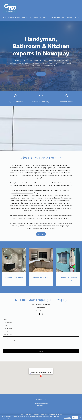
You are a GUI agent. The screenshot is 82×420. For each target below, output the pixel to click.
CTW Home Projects (41, 399)
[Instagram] (78, 17)
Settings (68, 417)
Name (5, 319)
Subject (6, 331)
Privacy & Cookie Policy (34, 414)
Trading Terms (44, 414)
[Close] (80, 417)
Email (5, 325)
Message (6, 338)
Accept (75, 417)
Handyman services (56, 218)
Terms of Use (24, 414)
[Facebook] (75, 17)
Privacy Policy (5, 418)
